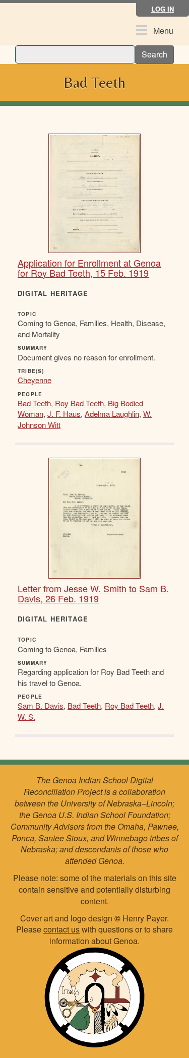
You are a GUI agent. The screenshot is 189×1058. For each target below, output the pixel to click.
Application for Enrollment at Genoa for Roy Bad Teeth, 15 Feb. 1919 (89, 267)
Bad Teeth (34, 403)
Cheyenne (34, 380)
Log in (162, 9)
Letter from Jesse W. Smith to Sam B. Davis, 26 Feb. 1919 (93, 593)
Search (154, 54)
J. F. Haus (64, 413)
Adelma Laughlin (112, 413)
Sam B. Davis (41, 705)
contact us (61, 929)
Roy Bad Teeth (79, 403)
